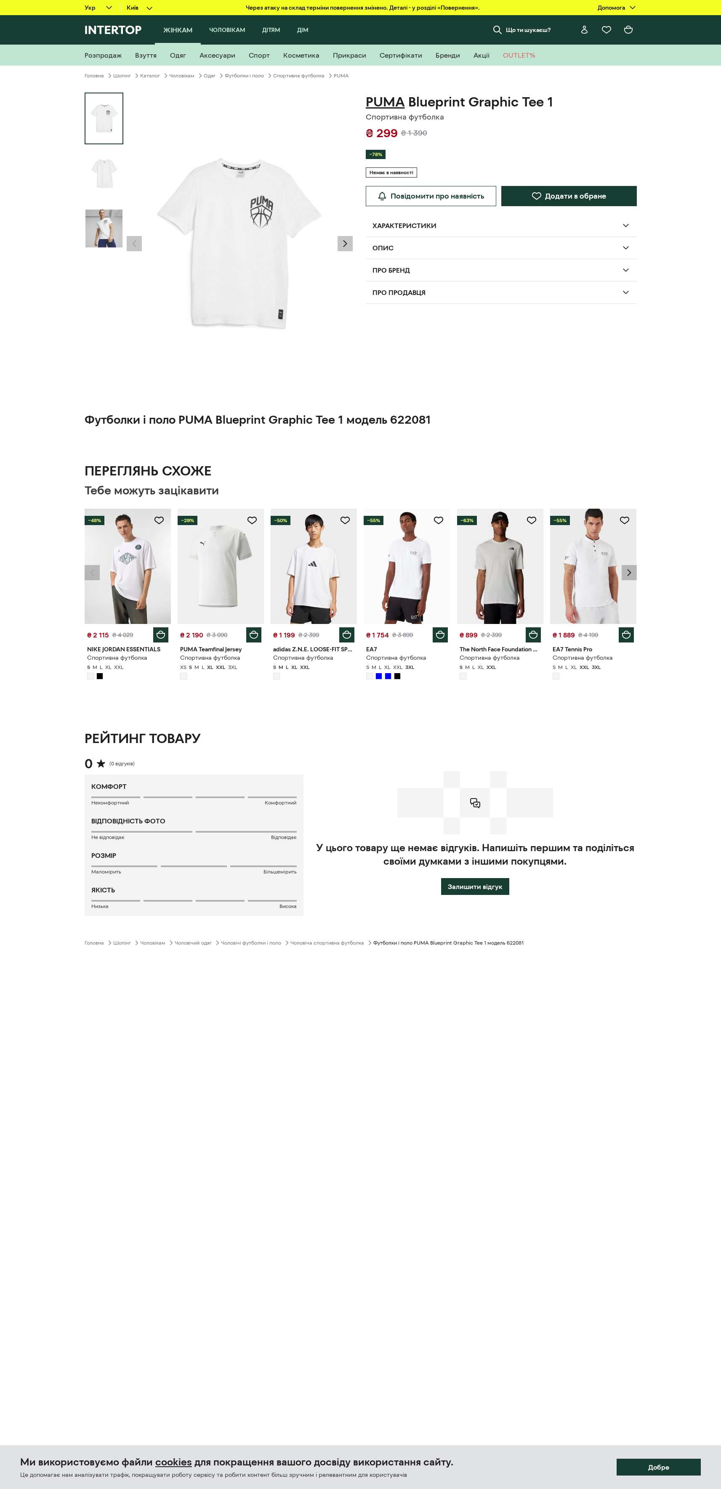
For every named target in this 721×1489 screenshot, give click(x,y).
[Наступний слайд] (345, 243)
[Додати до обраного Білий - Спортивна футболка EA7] (438, 520)
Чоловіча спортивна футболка (327, 942)
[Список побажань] (606, 29)
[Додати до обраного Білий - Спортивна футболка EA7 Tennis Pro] (624, 520)
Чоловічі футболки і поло (251, 942)
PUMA (341, 75)
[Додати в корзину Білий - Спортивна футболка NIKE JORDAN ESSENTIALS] (160, 634)
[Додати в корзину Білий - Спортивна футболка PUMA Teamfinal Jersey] (253, 634)
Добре (658, 1467)
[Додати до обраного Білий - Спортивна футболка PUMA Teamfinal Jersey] (252, 520)
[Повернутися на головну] (113, 30)
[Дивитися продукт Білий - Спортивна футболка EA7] (407, 566)
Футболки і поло (244, 75)
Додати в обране (575, 196)
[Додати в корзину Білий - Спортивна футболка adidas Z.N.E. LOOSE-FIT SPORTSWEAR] (346, 634)
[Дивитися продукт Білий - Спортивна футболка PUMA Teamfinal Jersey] (221, 566)
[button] (134, 243)
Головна (94, 75)
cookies (173, 1462)
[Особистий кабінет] (584, 29)
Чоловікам (181, 75)
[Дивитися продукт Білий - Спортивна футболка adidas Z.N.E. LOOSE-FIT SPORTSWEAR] (314, 566)
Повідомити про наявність (437, 196)
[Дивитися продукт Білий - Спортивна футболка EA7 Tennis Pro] (593, 566)
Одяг (210, 75)
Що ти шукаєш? (528, 30)
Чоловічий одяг (193, 942)
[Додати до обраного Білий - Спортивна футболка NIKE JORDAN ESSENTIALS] (159, 520)
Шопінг (122, 75)
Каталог (150, 75)
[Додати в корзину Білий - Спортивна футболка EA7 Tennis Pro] (626, 634)
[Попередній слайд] (134, 243)
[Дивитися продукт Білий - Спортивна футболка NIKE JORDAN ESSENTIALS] (128, 566)
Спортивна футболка (299, 75)
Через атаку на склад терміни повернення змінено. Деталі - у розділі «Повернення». (363, 8)
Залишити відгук (475, 886)
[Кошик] (628, 29)
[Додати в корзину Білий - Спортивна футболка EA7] (440, 634)
